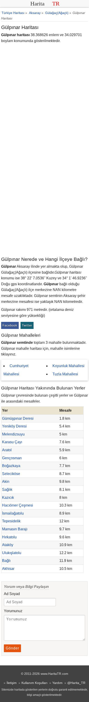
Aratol (7, 450)
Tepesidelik (11, 521)
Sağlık (7, 489)
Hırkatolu (9, 537)
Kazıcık (8, 497)
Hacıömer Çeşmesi (17, 505)
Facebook (10, 325)
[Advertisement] (44, 209)
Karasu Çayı (12, 442)
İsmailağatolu (13, 513)
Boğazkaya (11, 466)
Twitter (27, 325)
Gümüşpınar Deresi (18, 418)
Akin (5, 481)
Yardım (57, 683)
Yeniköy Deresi (14, 426)
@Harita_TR (76, 683)
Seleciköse (11, 474)
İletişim (12, 683)
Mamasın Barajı (14, 529)
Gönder (12, 648)
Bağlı (6, 561)
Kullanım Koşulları (34, 683)
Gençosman (12, 458)
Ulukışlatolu (11, 553)
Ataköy (7, 545)
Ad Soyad (12, 594)
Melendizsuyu (13, 434)
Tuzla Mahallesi (65, 374)
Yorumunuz (13, 611)
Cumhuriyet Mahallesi (15, 370)
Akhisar (8, 569)
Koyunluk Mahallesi (68, 366)
